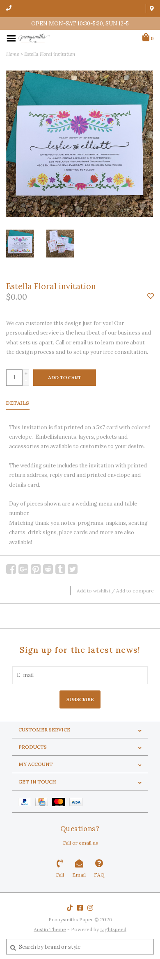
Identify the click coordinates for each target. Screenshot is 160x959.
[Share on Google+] (23, 569)
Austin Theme (50, 929)
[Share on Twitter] (73, 569)
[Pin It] (36, 569)
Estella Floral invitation (49, 54)
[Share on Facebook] (11, 569)
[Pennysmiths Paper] (34, 37)
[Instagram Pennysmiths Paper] (90, 907)
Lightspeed (113, 929)
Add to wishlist (93, 591)
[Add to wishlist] (150, 296)
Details (18, 403)
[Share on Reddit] (48, 569)
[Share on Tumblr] (60, 569)
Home (12, 54)
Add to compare (135, 591)
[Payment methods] (26, 801)
